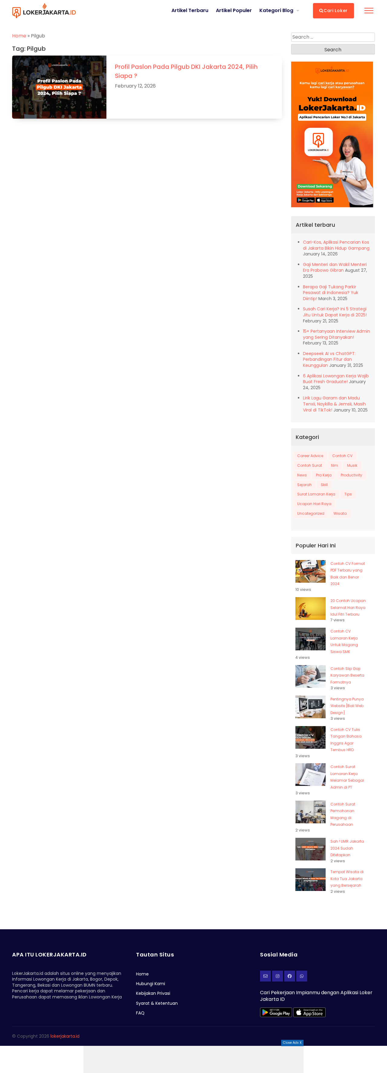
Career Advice (310, 455)
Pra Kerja (324, 475)
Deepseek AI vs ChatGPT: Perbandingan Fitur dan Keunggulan (329, 359)
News (302, 475)
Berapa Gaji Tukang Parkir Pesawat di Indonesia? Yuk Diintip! (330, 293)
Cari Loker (336, 11)
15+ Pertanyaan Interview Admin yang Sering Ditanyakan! (336, 334)
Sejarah (304, 484)
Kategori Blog (276, 10)
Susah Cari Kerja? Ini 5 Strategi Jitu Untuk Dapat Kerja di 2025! (335, 312)
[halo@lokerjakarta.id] (265, 976)
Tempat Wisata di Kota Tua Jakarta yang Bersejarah (347, 878)
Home (19, 35)
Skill (324, 484)
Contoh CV (342, 455)
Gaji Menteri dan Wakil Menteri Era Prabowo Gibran (335, 267)
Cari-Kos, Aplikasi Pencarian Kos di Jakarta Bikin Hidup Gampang (336, 245)
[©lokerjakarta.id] (277, 976)
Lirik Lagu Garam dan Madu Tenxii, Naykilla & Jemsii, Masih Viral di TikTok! (334, 404)
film (334, 465)
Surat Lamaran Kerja (316, 494)
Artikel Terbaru (189, 10)
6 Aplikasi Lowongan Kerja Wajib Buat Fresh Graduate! (336, 379)
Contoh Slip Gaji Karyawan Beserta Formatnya (347, 675)
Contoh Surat (309, 465)
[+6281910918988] (301, 976)
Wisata (340, 513)
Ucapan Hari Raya (314, 503)
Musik (352, 465)
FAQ (140, 1013)
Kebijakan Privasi (153, 993)
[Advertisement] (193, 1059)
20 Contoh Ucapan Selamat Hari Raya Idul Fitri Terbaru (348, 607)
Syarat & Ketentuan (157, 1003)
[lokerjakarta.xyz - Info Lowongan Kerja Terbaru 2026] (44, 10)
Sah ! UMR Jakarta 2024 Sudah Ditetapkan (347, 848)
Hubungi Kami (150, 984)
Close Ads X (292, 1042)
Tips (348, 494)
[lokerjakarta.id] (289, 976)
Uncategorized (310, 513)
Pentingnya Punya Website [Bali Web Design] (347, 706)
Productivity (351, 475)
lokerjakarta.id (65, 1036)
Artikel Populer (234, 10)
